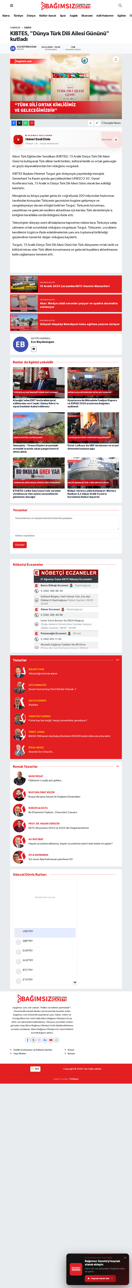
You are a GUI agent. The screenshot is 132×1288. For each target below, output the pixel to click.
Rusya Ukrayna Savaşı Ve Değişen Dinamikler (54, 796)
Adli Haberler (105, 15)
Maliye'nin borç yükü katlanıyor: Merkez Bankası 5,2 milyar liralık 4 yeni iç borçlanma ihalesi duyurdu (91, 494)
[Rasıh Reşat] (19, 778)
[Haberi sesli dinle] (18, 139)
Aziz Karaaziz (37, 685)
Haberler (15, 28)
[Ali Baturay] (19, 841)
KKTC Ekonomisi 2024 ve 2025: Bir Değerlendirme (58, 828)
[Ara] (120, 6)
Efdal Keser (36, 747)
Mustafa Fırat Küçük (41, 792)
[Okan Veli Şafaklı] (19, 718)
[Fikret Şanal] (19, 734)
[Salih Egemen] (19, 702)
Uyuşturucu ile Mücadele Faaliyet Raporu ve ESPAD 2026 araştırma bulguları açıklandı (92, 403)
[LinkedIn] (45, 1040)
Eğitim (122, 15)
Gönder (20, 545)
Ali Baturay (35, 839)
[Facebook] (27, 1040)
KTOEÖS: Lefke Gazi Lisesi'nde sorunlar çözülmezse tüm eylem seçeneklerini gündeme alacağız (37, 494)
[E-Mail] (33, 349)
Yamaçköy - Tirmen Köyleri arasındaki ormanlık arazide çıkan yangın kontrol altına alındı (35, 448)
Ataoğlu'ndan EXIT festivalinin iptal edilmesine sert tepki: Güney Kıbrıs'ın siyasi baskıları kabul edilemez (36, 403)
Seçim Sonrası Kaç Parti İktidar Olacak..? (52, 689)
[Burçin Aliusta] (19, 810)
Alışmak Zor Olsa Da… (41, 751)
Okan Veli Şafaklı (39, 716)
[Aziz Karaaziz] (19, 687)
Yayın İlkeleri (19, 1053)
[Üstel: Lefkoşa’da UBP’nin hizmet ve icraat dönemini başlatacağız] (93, 427)
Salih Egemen (37, 701)
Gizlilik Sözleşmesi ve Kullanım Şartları (32, 1050)
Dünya (31, 15)
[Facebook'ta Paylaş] (13, 123)
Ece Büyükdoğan (42, 342)
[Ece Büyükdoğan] (20, 344)
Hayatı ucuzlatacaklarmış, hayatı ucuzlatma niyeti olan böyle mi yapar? (70, 843)
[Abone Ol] (111, 123)
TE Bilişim (74, 1079)
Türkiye (18, 15)
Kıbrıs (6, 15)
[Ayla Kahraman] (19, 857)
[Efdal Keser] (19, 749)
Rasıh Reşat (35, 776)
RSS (37, 1069)
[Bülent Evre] (19, 671)
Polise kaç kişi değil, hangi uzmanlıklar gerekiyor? (57, 720)
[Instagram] (39, 1040)
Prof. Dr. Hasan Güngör (44, 824)
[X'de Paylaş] (19, 123)
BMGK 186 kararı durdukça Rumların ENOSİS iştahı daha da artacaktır (69, 736)
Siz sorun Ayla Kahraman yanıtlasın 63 (50, 859)
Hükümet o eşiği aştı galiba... (45, 780)
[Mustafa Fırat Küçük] (19, 794)
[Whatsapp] (56, 1040)
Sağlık (74, 15)
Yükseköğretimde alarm (42, 673)
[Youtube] (50, 1040)
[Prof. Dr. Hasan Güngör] (19, 825)
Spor (63, 15)
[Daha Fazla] (31, 123)
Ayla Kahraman (38, 855)
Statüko (33, 705)
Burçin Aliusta (38, 808)
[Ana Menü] (11, 6)
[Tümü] (117, 660)
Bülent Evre (36, 669)
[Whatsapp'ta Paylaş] (25, 123)
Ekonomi (87, 15)
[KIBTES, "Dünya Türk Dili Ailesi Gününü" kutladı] (66, 86)
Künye (71, 1050)
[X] (33, 1040)
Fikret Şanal (36, 732)
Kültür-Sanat (47, 15)
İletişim (71, 1053)
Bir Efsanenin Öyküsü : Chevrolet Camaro (52, 812)
